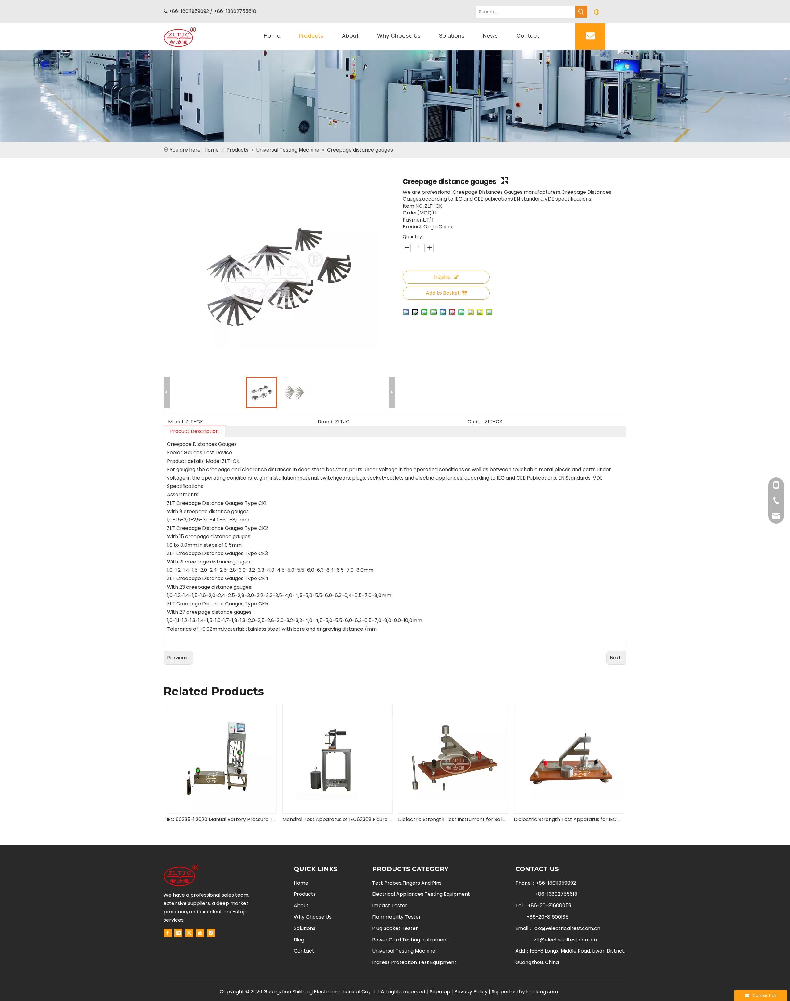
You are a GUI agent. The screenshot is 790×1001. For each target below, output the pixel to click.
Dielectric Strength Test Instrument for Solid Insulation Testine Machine (337, 819)
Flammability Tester (396, 916)
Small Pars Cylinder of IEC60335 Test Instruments (568, 819)
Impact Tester (389, 905)
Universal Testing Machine (403, 950)
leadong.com (542, 991)
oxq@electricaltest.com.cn (567, 928)
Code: (474, 421)
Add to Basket (443, 293)
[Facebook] (168, 932)
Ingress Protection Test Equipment (414, 962)
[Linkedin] (178, 932)
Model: (176, 421)
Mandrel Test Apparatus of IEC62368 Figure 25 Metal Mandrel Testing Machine (221, 819)
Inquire (442, 276)
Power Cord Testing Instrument (410, 939)
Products (305, 894)
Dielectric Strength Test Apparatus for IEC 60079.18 (453, 819)
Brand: (325, 421)
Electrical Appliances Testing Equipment (421, 894)
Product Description (194, 431)
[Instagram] (211, 932)
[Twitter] (189, 932)
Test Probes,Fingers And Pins (407, 883)
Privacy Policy (471, 991)
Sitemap (440, 991)
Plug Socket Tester (395, 928)
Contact (304, 950)
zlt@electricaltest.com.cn (565, 939)
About (301, 905)
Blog (299, 939)
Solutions (304, 928)
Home (301, 883)
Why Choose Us (312, 916)
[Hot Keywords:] (581, 12)
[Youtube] (200, 932)
